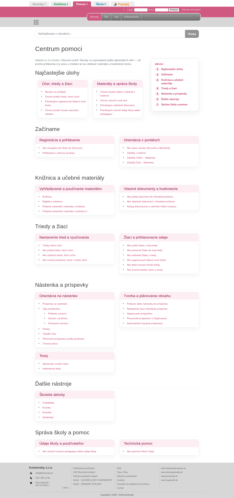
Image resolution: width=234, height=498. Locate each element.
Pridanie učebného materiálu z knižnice (63, 206)
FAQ (106, 16)
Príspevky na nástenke (54, 304)
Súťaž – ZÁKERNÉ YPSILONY (87, 484)
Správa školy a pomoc (174, 104)
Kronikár (47, 412)
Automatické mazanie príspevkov (145, 323)
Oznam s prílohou (57, 318)
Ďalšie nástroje (170, 99)
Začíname (167, 74)
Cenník (120, 488)
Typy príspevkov (51, 309)
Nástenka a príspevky (174, 93)
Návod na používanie (127, 476)
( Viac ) (65, 488)
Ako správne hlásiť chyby (140, 451)
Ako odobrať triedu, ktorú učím (59, 255)
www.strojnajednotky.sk (172, 472)
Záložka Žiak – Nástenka (140, 162)
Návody (94, 16)
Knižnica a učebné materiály (172, 81)
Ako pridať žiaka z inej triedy (142, 245)
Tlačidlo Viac (49, 334)
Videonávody (131, 16)
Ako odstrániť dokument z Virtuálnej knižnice (151, 201)
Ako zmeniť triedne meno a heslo (145, 270)
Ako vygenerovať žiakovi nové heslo (146, 260)
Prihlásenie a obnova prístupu (58, 153)
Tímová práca (50, 343)
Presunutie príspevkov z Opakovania (147, 318)
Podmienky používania (83, 468)
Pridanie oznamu (57, 313)
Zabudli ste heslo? (191, 9)
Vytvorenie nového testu (55, 364)
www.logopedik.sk (169, 480)
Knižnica (47, 196)
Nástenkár (48, 417)
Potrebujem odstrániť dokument (117, 105)
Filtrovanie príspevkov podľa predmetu (63, 339)
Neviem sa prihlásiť (55, 92)
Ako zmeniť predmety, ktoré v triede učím (64, 260)
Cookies (121, 480)
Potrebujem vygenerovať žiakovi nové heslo (65, 103)
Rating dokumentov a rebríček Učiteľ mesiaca (151, 206)
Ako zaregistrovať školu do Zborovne (62, 148)
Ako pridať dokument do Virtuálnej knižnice (150, 196)
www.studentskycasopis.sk (173, 468)
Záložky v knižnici (136, 153)
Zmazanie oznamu (58, 323)
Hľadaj (192, 33)
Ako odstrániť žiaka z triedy (141, 255)
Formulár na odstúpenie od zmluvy (133, 484)
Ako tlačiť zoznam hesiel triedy (143, 265)
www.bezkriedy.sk (169, 476)
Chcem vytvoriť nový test (113, 100)
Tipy (116, 16)
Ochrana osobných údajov (85, 476)
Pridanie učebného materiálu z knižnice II (64, 211)
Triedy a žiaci (169, 88)
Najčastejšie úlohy (172, 69)
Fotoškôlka (48, 403)
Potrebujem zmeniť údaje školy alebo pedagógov (120, 112)
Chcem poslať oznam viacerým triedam (62, 112)
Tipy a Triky (122, 472)
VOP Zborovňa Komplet (84, 472)
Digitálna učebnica (52, 201)
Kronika (46, 407)
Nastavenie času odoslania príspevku (147, 309)
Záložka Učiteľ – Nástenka (141, 158)
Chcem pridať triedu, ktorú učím (62, 96)
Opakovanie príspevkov (139, 313)
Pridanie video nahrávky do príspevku (147, 304)
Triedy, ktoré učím (52, 245)
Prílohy (46, 329)
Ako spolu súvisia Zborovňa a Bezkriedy (148, 148)
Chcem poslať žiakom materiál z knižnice (117, 94)
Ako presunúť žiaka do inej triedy (144, 250)
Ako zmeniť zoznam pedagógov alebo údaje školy (69, 451)
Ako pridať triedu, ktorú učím (57, 250)
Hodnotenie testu (51, 368)
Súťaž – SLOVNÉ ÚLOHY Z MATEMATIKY (92, 480)
